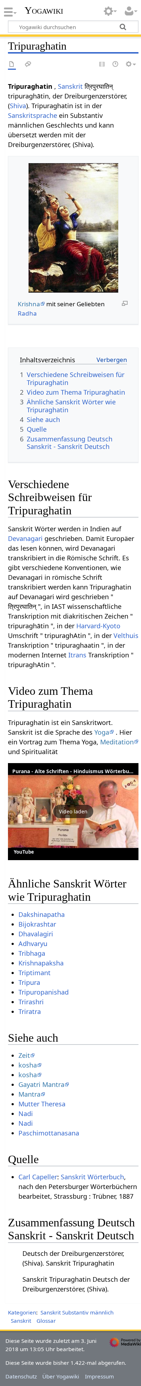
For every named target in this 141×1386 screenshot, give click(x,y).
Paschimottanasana (48, 1133)
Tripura (29, 982)
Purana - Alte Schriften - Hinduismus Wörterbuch (73, 771)
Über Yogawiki (60, 1376)
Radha (27, 313)
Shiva (18, 105)
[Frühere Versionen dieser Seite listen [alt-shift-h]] (116, 64)
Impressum (99, 1376)
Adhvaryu (32, 943)
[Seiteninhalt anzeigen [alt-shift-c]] (12, 64)
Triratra (29, 1011)
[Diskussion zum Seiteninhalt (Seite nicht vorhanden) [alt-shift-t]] (28, 64)
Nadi (25, 1113)
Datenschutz (21, 1376)
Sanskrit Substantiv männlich (77, 1312)
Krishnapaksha (41, 963)
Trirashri (31, 1001)
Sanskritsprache (32, 115)
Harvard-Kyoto (98, 625)
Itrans (77, 655)
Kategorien (22, 1312)
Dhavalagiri (35, 934)
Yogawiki (44, 10)
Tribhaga (31, 953)
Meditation (117, 742)
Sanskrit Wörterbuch (92, 1176)
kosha (27, 1065)
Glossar (46, 1320)
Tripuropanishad (43, 992)
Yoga (101, 732)
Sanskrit (70, 86)
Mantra (29, 1094)
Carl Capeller (37, 1176)
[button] (73, 811)
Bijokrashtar (37, 924)
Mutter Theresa (41, 1104)
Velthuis (126, 635)
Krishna (29, 304)
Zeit (24, 1055)
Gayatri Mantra (41, 1084)
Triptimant (34, 972)
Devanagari (25, 538)
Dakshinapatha (41, 914)
